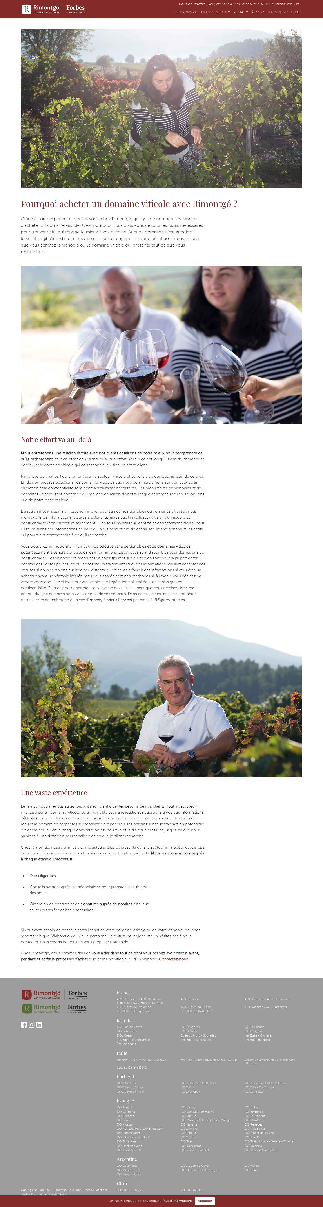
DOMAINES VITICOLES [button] (192, 12)
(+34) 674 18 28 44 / (222, 4)
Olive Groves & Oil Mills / (256, 4)
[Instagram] (31, 1027)
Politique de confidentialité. (49, 1194)
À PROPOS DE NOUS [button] (268, 12)
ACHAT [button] (240, 12)
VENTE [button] (222, 12)
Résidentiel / (286, 4)
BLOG (296, 12)
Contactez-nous (173, 959)
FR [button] (298, 4)
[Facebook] (24, 1027)
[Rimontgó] (54, 9)
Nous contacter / (193, 4)
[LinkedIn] (39, 1027)
